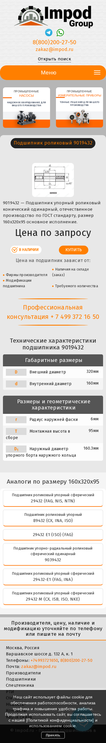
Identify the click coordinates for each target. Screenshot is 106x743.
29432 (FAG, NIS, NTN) (53, 501)
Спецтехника (20, 685)
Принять (53, 735)
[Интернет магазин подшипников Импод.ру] (53, 14)
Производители (23, 673)
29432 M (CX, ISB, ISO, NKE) (53, 599)
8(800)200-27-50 (55, 42)
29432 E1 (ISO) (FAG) (53, 534)
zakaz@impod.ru (55, 49)
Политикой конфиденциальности (60, 720)
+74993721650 (44, 660)
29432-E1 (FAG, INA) (53, 579)
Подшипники (21, 679)
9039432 (53, 559)
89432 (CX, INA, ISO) (53, 520)
